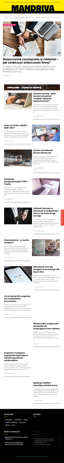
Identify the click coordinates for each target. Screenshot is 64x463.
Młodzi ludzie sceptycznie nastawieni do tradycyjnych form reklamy (46, 326)
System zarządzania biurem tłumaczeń (43, 151)
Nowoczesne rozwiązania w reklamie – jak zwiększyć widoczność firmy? (31, 60)
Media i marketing (9, 25)
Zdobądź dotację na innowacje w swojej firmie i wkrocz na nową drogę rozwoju (46, 212)
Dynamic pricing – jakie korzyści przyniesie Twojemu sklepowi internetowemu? (44, 97)
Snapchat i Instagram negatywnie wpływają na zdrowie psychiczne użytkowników (16, 357)
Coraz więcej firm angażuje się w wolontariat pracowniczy (17, 298)
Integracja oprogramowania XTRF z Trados (16, 181)
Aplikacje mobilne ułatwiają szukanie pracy (45, 384)
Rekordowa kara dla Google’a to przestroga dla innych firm (46, 269)
